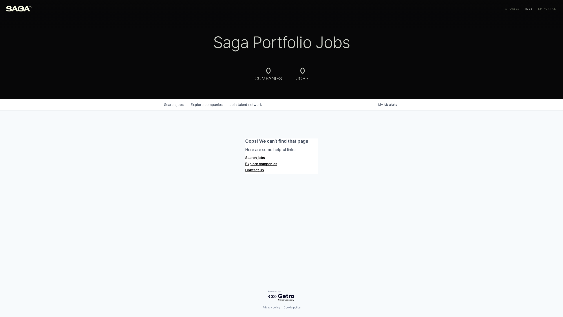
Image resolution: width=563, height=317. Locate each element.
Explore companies (261, 164)
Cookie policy (292, 307)
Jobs (529, 9)
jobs (174, 104)
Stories (512, 9)
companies (207, 104)
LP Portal (547, 9)
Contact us (254, 170)
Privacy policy (271, 307)
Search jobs (255, 157)
